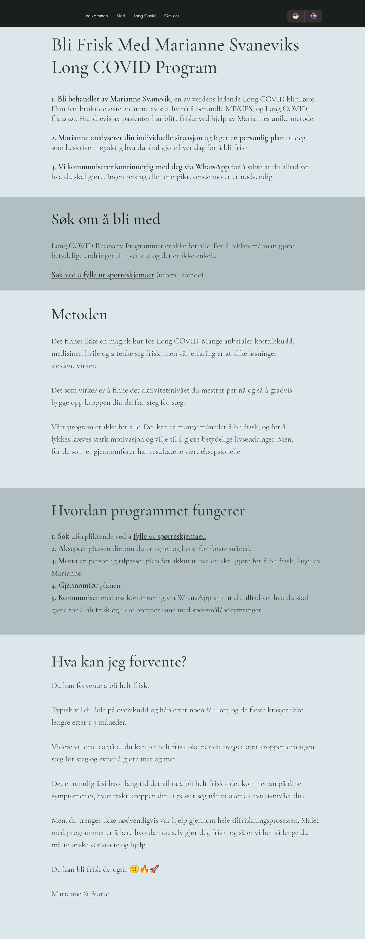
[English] (296, 16)
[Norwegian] (314, 16)
